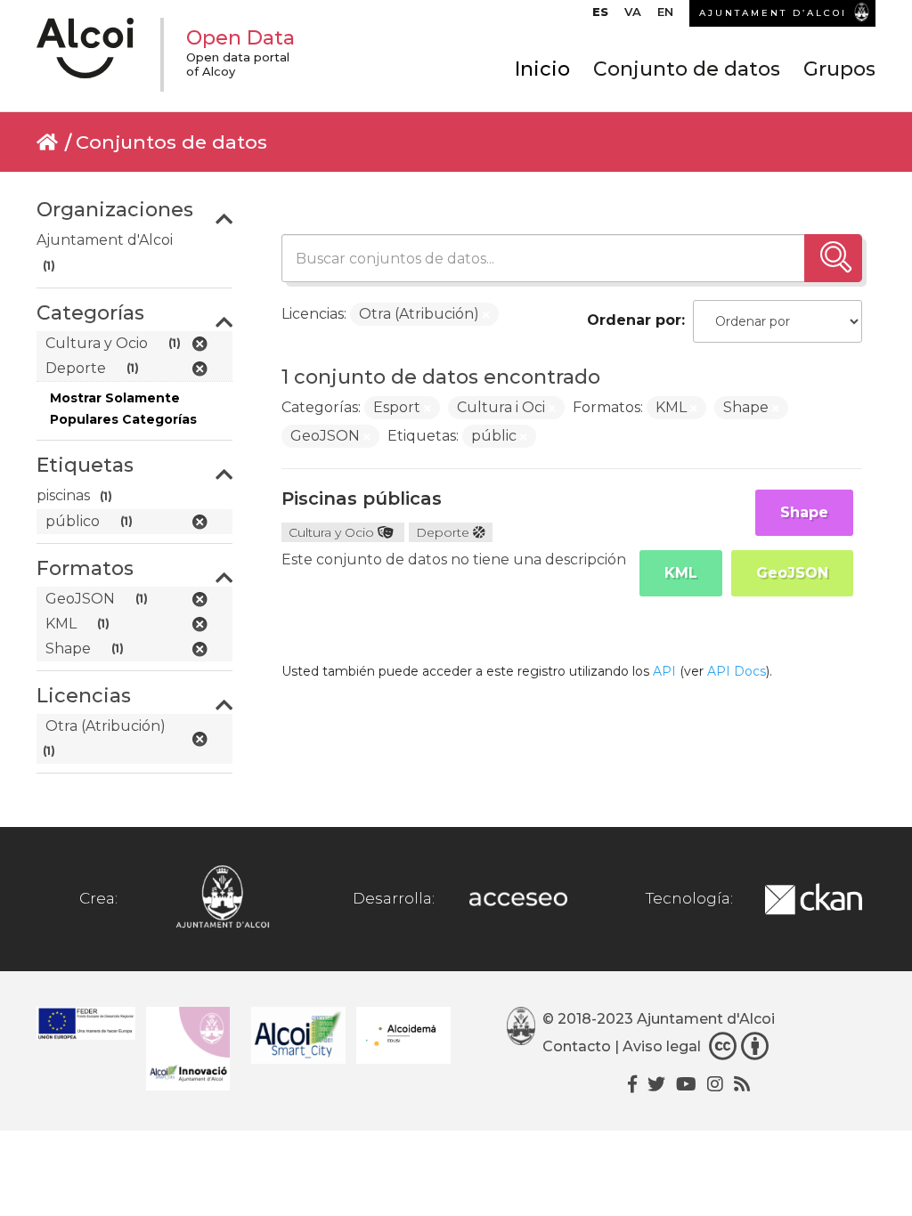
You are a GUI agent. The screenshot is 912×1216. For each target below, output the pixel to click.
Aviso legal (662, 1047)
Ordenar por (634, 320)
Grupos (839, 69)
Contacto (576, 1047)
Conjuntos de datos (171, 142)
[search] (833, 258)
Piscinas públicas (361, 498)
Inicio (542, 69)
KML (680, 572)
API (664, 671)
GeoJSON (792, 572)
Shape (804, 512)
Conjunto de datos (686, 69)
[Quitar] (486, 315)
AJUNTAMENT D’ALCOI (773, 13)
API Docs (736, 671)
